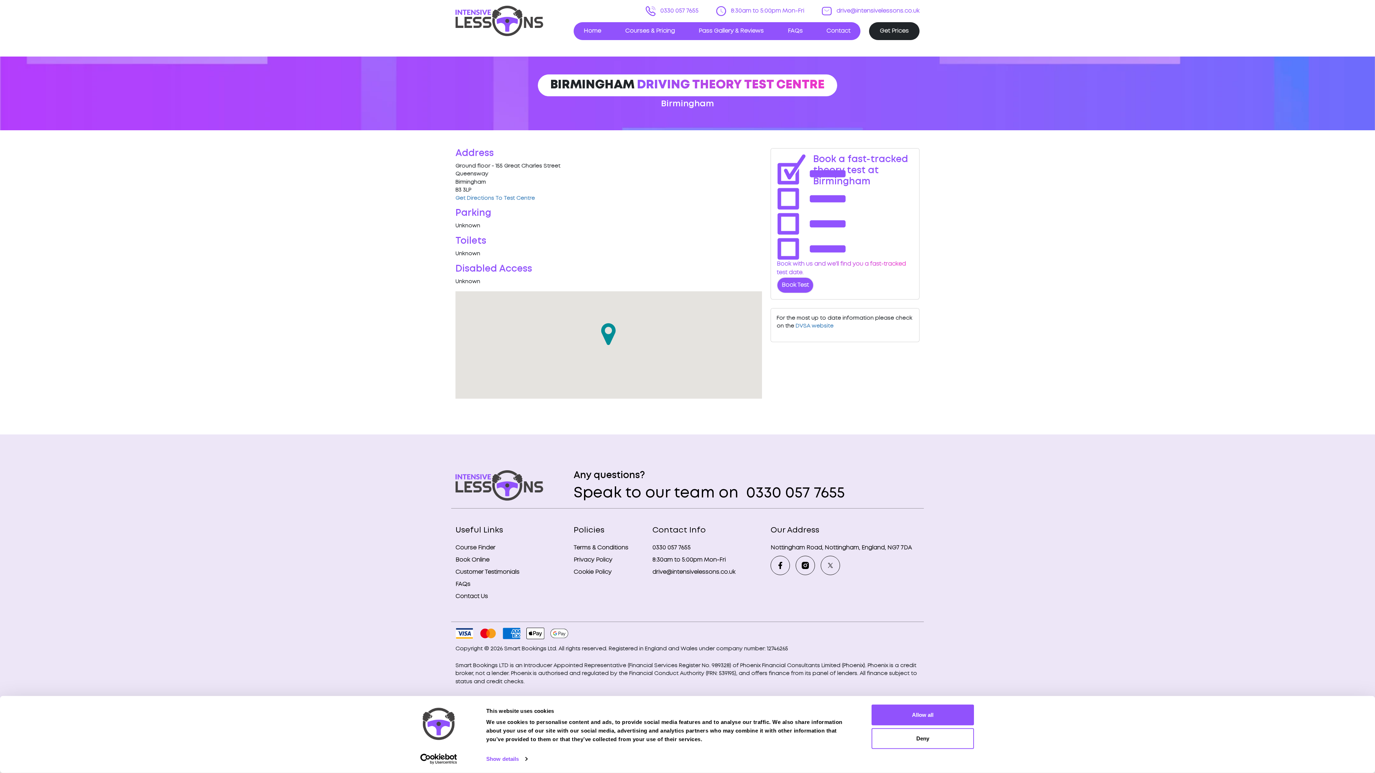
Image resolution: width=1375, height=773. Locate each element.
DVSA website (815, 326)
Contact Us (471, 596)
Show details (502, 759)
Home (592, 31)
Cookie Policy (593, 572)
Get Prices (894, 31)
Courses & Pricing (650, 31)
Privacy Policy (593, 560)
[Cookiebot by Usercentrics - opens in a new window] (438, 759)
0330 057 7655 (679, 11)
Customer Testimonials (487, 572)
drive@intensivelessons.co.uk (877, 11)
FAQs (795, 31)
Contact (838, 31)
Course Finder (475, 547)
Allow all (922, 715)
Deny (922, 738)
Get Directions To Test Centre (495, 198)
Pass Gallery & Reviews (731, 31)
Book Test (795, 285)
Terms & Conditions (601, 547)
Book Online (472, 560)
